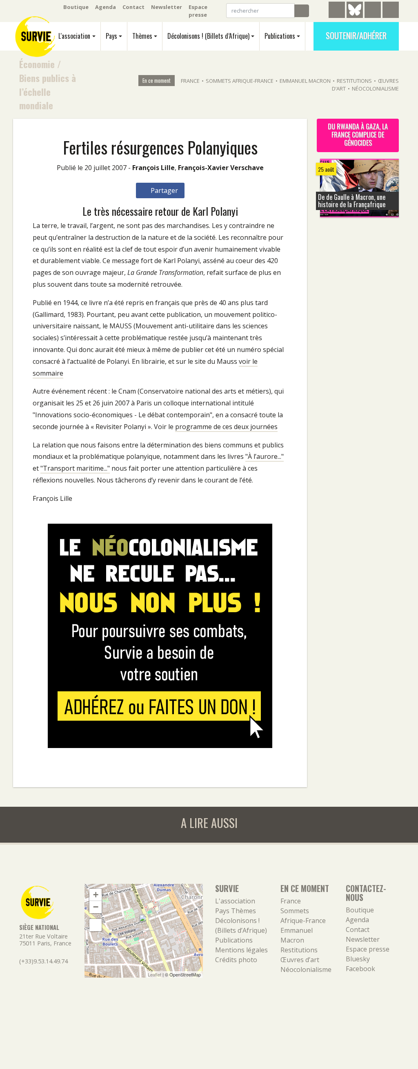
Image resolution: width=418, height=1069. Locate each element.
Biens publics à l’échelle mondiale (47, 91)
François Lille (153, 167)
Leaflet (154, 974)
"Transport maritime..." (75, 468)
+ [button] (95, 895)
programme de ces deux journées (226, 426)
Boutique (76, 7)
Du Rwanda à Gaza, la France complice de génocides (358, 135)
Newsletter (166, 7)
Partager (163, 190)
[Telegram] (337, 11)
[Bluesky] (355, 16)
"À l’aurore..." (264, 456)
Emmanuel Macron (305, 80)
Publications (280, 36)
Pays (111, 36)
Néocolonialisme (375, 88)
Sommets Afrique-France (239, 80)
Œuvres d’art (299, 959)
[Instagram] (390, 11)
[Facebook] (373, 11)
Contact (133, 7)
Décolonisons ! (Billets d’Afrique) (208, 36)
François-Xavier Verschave (221, 167)
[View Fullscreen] (95, 925)
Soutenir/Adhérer (356, 35)
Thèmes (142, 36)
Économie (37, 64)
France (190, 80)
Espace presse (198, 10)
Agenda (105, 7)
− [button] (95, 907)
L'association (74, 36)
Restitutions (354, 80)
